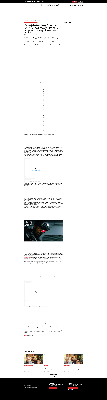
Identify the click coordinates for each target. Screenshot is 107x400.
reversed (42, 44)
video (54, 307)
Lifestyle (38, 1)
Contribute (80, 1)
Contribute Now (72, 388)
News (35, 1)
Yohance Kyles (27, 34)
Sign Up (53, 388)
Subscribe (75, 1)
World (43, 1)
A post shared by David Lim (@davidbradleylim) (36, 181)
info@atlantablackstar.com (32, 387)
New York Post (27, 257)
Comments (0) (40, 34)
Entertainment (30, 1)
